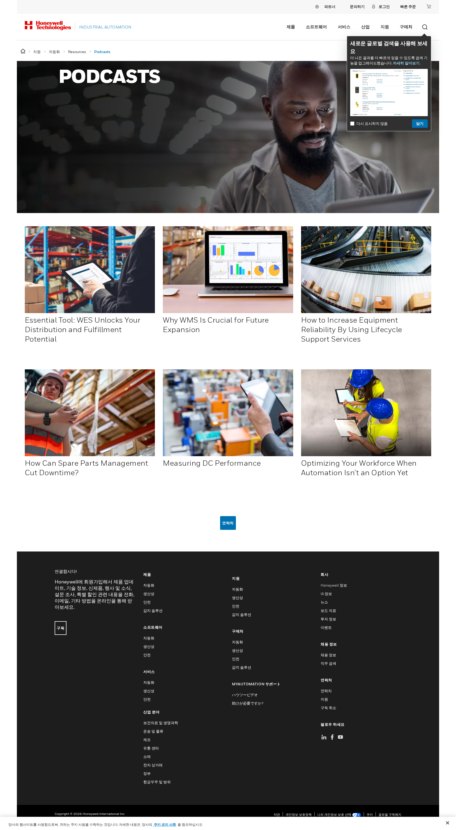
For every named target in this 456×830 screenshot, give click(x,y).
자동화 (148, 585)
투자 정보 (328, 619)
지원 (385, 26)
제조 (147, 739)
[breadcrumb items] (23, 51)
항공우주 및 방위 (157, 782)
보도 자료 (328, 610)
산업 (365, 26)
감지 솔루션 (153, 610)
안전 (147, 602)
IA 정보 (326, 593)
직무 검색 (328, 663)
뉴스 (324, 602)
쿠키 (370, 815)
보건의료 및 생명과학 (160, 722)
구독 (60, 628)
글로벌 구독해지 (389, 815)
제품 (291, 26)
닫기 (420, 123)
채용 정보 (328, 655)
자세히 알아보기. (406, 63)
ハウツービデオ (245, 694)
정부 (147, 773)
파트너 (329, 6)
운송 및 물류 (153, 731)
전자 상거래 (153, 765)
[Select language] (317, 6)
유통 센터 (151, 748)
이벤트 (326, 627)
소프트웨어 (316, 26)
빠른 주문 (408, 6)
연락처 (228, 523)
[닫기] (447, 823)
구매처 (406, 26)
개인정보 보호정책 (299, 815)
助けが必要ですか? (247, 703)
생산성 (148, 593)
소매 (147, 756)
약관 (277, 815)
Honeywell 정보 (334, 585)
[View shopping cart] (428, 6)
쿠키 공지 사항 (164, 824)
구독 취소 (328, 707)
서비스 (344, 26)
